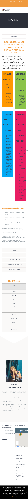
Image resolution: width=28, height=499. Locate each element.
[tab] (14, 36)
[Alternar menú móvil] (25, 10)
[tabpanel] (14, 144)
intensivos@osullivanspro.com (9, 433)
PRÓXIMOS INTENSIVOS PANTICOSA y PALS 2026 (19, 458)
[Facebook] (8, 442)
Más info (16, 496)
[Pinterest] (2, 442)
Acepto (11, 496)
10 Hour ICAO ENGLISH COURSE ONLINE (20, 475)
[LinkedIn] (4, 442)
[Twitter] (6, 442)
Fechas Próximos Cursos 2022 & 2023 (20, 466)
